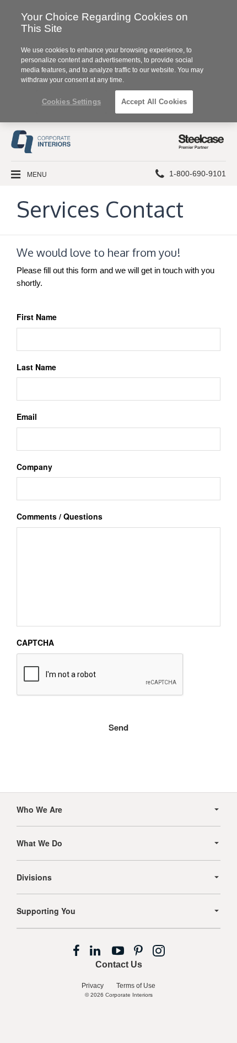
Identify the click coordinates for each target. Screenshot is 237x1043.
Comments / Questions (60, 516)
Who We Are (39, 809)
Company (34, 467)
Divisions (34, 877)
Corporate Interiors (129, 995)
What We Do (39, 843)
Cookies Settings (71, 102)
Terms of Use (135, 986)
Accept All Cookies (154, 102)
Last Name (36, 367)
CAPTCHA (35, 642)
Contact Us (118, 964)
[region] (118, 61)
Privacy (93, 986)
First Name (37, 317)
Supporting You (46, 910)
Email (27, 417)
